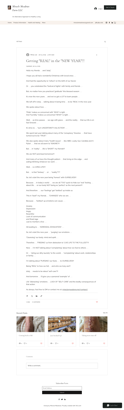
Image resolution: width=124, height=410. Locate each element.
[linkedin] (112, 23)
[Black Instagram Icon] (106, 23)
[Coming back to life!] (31, 324)
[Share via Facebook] (27, 296)
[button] (115, 23)
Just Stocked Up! (56, 335)
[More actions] (97, 55)
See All (105, 313)
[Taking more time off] (93, 324)
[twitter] (62, 399)
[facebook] (109, 23)
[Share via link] (41, 296)
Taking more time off (89, 335)
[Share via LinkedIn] (36, 296)
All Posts (19, 41)
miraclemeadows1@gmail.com (83, 22)
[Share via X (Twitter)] (32, 296)
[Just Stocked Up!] (62, 324)
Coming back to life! (26, 335)
